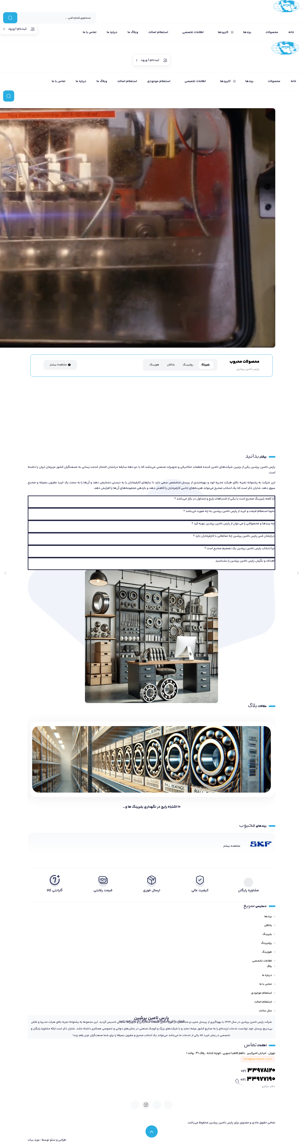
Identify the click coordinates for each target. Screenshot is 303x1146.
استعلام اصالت (263, 1002)
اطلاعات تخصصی (262, 961)
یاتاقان (268, 925)
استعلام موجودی (261, 993)
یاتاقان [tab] (171, 365)
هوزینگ (267, 952)
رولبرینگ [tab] (188, 365)
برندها (268, 916)
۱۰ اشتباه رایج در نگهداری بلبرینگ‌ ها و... (152, 807)
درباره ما (267, 975)
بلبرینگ (267, 934)
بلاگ (269, 966)
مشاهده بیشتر (58, 365)
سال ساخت (265, 1011)
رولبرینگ (266, 943)
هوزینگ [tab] (154, 365)
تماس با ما (266, 984)
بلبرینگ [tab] (205, 365)
